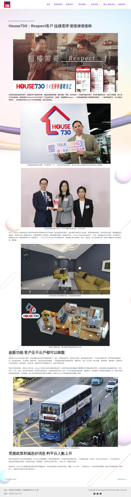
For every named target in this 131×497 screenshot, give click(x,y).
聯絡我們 (121, 4)
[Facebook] (94, 494)
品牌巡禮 (94, 4)
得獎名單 (69, 4)
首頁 (48, 4)
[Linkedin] (101, 494)
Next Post (122, 479)
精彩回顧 (81, 4)
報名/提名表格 (109, 4)
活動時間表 (58, 4)
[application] (74, 4)
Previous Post (10, 479)
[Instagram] (97, 494)
